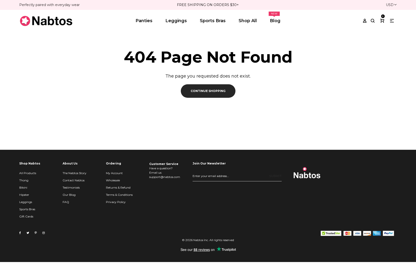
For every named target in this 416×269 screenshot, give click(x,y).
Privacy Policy (116, 202)
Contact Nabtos (73, 180)
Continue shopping (208, 91)
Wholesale (113, 180)
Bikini (23, 187)
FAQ (66, 202)
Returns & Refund (118, 187)
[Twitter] (27, 233)
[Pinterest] (36, 233)
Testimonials (71, 187)
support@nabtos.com (164, 177)
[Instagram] (43, 233)
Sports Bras (27, 209)
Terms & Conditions (119, 195)
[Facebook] (20, 233)
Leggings (25, 202)
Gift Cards (26, 216)
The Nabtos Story (74, 173)
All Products (27, 173)
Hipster (24, 195)
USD (390, 5)
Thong (23, 180)
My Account (114, 173)
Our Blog (69, 195)
